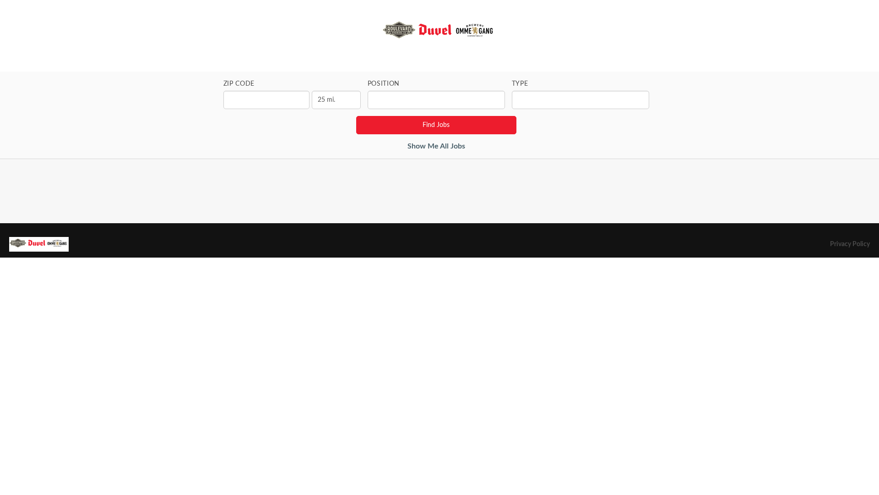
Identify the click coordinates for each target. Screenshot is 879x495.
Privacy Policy (850, 244)
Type (520, 84)
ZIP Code (239, 84)
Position (384, 84)
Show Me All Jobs (436, 146)
